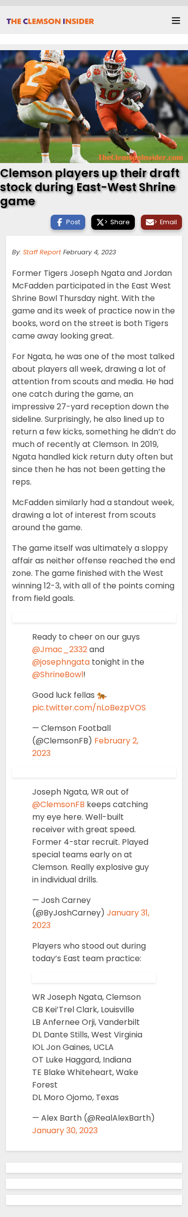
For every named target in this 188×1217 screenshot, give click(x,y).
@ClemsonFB (58, 804)
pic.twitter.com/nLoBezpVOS (89, 707)
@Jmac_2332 (59, 649)
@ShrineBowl (57, 674)
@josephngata (61, 662)
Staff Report (42, 252)
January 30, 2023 (65, 1130)
